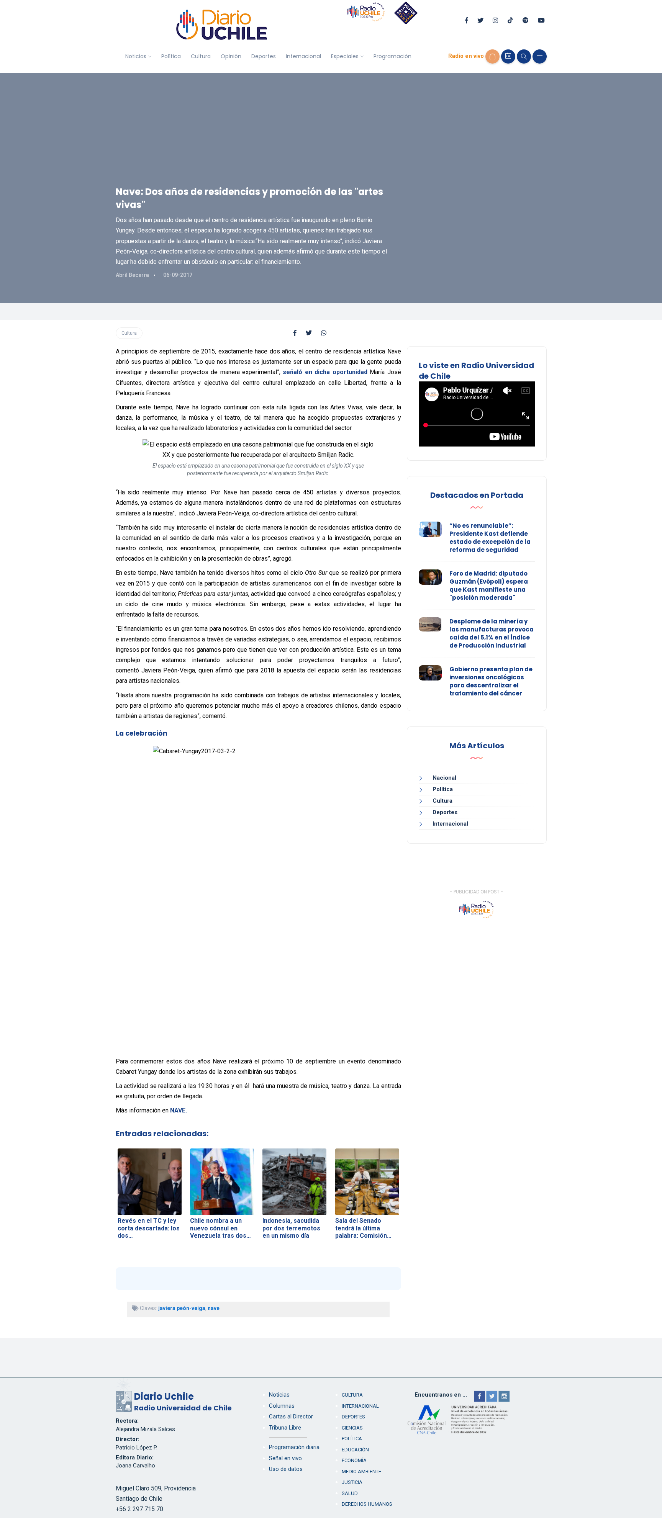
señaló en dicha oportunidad (325, 372)
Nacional (444, 777)
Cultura (201, 56)
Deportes (263, 56)
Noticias (135, 56)
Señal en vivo (285, 1458)
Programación (392, 56)
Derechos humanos (367, 1504)
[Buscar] (524, 56)
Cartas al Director (291, 1416)
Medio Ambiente (361, 1471)
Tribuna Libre (285, 1427)
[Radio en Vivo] (492, 56)
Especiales (345, 56)
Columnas (282, 1405)
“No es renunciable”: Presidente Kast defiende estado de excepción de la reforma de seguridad (490, 538)
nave (214, 1308)
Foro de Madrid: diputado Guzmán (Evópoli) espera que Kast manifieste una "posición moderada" (488, 585)
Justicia (352, 1482)
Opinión (231, 56)
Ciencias (352, 1428)
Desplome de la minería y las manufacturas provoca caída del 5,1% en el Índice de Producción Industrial (491, 633)
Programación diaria (294, 1447)
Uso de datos (286, 1469)
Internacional (303, 56)
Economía (354, 1460)
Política (171, 56)
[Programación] (508, 56)
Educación (355, 1450)
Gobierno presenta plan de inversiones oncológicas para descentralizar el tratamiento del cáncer (491, 681)
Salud (350, 1493)
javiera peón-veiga (181, 1308)
